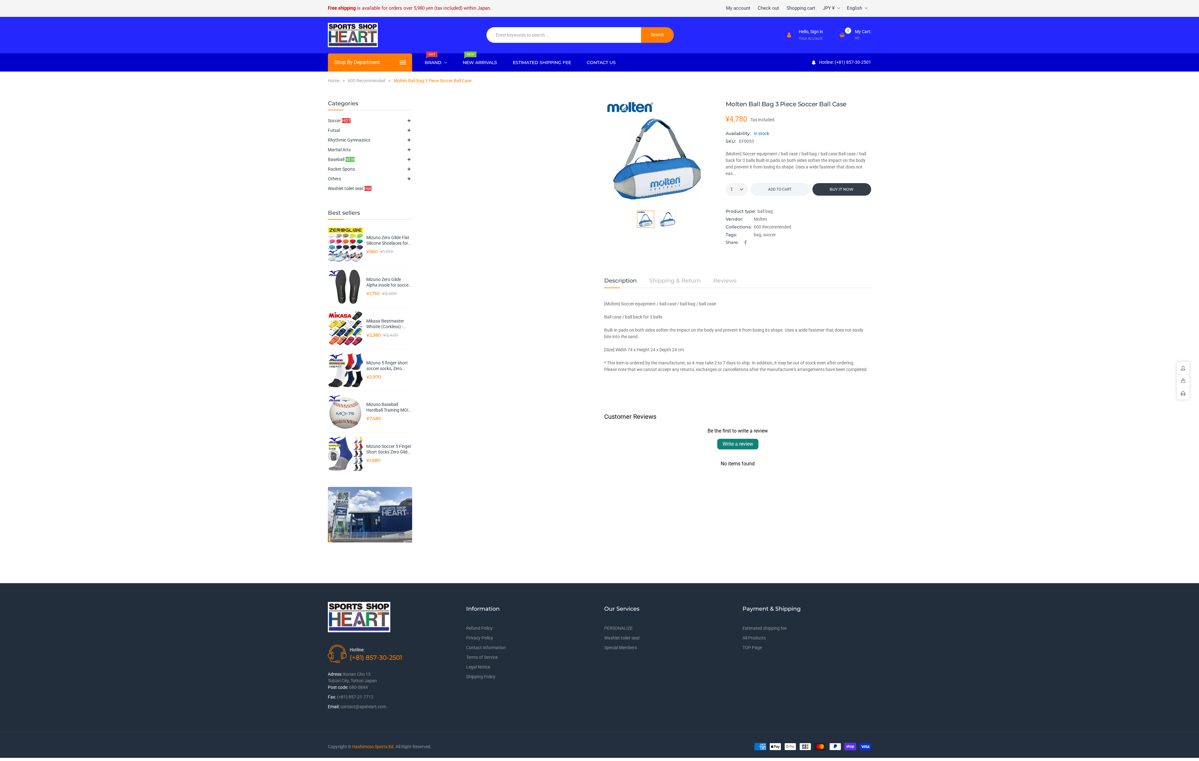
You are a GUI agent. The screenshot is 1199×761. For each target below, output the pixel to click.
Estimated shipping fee (765, 628)
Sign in (816, 31)
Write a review (738, 444)
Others (334, 178)
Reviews (725, 280)
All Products (754, 637)
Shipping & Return (675, 280)
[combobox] (563, 35)
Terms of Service (482, 657)
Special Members (620, 647)
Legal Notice (478, 666)
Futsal (334, 130)
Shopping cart (801, 8)
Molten (760, 219)
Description (620, 280)
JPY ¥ (829, 8)
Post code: (338, 687)
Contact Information (486, 647)
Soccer (339, 120)
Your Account (810, 38)
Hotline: (357, 649)
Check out (768, 8)
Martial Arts (339, 149)
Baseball (341, 159)
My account (738, 8)
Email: (333, 706)
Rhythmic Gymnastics (349, 140)
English (854, 8)
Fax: (332, 696)
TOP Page (752, 647)
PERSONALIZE (618, 628)
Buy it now (842, 189)
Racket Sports (341, 169)
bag (757, 234)
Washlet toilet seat (350, 188)
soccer (769, 234)
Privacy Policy (479, 637)
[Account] (789, 35)
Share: (732, 242)
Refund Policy (479, 628)
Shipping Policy (481, 676)
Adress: (335, 674)
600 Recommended (772, 226)
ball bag (765, 211)
